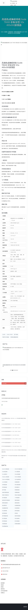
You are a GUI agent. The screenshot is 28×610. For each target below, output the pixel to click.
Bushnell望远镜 (5, 469)
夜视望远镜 (17, 489)
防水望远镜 (17, 521)
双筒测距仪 (17, 487)
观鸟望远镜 (4, 513)
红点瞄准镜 (4, 510)
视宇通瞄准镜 (5, 515)
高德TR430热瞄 (5, 337)
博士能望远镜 (17, 484)
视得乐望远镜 (17, 515)
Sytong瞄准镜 (18, 479)
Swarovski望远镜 (5, 479)
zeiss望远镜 (4, 482)
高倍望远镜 (4, 523)
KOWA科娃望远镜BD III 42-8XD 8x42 (10, 435)
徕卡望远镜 (4, 497)
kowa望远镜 (4, 471)
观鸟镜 (16, 513)
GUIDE (3, 334)
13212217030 (4, 401)
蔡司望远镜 (17, 510)
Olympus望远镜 (5, 476)
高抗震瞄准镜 (5, 526)
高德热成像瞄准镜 (14, 337)
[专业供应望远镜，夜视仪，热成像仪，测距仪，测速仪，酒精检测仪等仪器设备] (14, 3)
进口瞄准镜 (17, 518)
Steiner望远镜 (18, 476)
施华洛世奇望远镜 (6, 500)
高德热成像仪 (17, 523)
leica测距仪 (4, 474)
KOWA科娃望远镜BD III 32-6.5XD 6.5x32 (11, 438)
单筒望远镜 (4, 484)
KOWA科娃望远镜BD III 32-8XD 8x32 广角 (12, 446)
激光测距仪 (4, 505)
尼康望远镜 (17, 492)
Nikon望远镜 (17, 474)
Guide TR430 (10, 334)
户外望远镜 (17, 497)
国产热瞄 (16, 334)
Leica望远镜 (17, 471)
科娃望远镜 (17, 508)
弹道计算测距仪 (5, 495)
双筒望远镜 (4, 487)
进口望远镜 (4, 518)
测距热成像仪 (5, 502)
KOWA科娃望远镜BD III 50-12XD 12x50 (11, 427)
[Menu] (3, 2)
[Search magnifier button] (25, 383)
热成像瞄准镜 (5, 508)
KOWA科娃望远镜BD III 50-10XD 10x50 (11, 431)
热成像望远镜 (17, 505)
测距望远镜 (17, 500)
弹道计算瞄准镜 (18, 495)
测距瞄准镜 (17, 502)
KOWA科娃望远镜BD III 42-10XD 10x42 (11, 424)
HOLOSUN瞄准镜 (18, 469)
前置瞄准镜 (17, 482)
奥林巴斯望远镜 (5, 492)
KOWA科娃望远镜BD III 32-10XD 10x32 (11, 442)
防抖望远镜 (4, 521)
